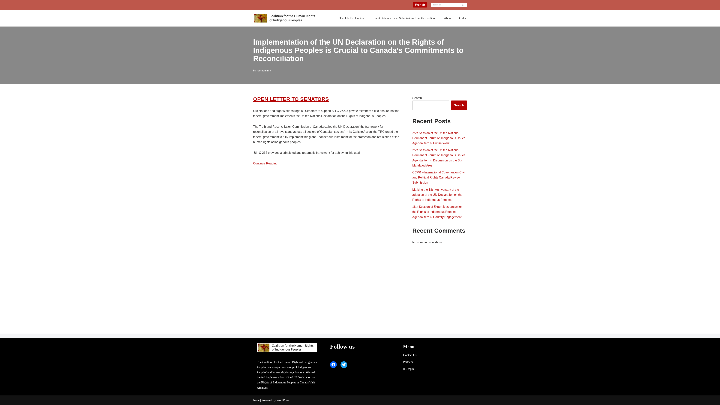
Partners (408, 362)
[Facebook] (333, 364)
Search (417, 98)
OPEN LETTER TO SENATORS (291, 99)
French (420, 4)
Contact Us (409, 355)
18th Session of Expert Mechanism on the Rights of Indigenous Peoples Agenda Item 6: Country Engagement (437, 211)
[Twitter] (343, 364)
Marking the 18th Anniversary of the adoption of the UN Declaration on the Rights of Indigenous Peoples (437, 194)
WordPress (283, 400)
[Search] (462, 5)
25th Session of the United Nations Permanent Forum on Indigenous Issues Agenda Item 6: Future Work (438, 138)
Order (462, 18)
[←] (286, 18)
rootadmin (263, 70)
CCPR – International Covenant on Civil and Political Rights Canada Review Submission (438, 177)
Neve (256, 400)
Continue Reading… (266, 163)
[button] (365, 18)
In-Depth (408, 368)
